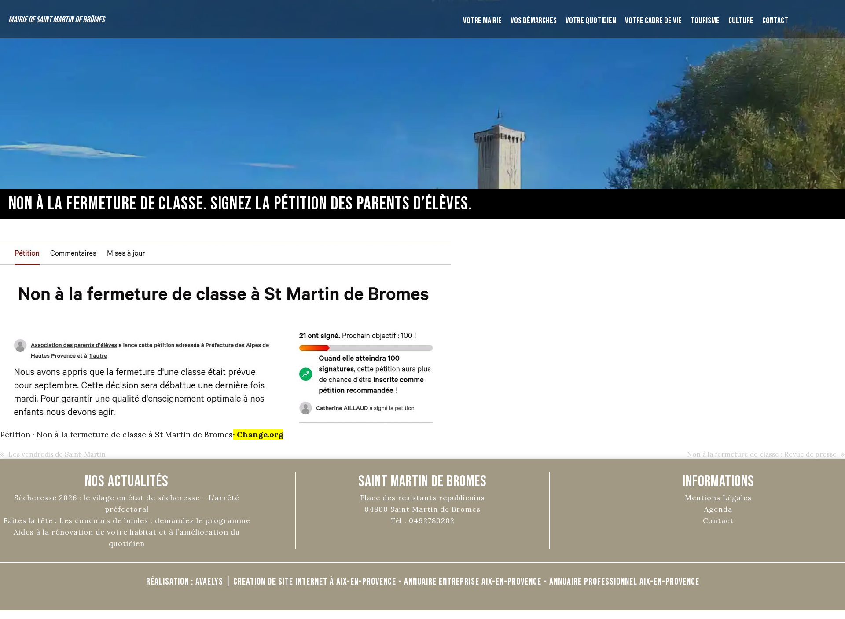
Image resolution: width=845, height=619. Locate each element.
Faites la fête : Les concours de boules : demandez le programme (127, 520)
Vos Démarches (534, 20)
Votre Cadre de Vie (653, 20)
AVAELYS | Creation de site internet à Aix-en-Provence (295, 582)
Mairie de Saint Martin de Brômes (56, 20)
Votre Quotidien (591, 20)
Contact (775, 20)
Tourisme (705, 20)
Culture (740, 20)
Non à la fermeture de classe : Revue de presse (762, 454)
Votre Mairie (482, 20)
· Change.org (258, 434)
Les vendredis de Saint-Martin (57, 454)
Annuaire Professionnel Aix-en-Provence (624, 582)
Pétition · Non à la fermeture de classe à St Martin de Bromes (116, 434)
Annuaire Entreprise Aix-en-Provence (472, 582)
